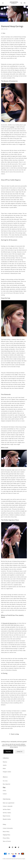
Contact (5, 793)
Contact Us (19, 751)
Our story (5, 780)
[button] (2, 3)
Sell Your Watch (6, 809)
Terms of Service (7, 841)
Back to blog (15, 734)
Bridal (4, 768)
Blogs (4, 787)
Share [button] (4, 33)
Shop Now (8, 751)
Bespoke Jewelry (7, 819)
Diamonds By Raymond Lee (11, 858)
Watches (5, 762)
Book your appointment (8, 802)
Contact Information (8, 828)
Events (4, 790)
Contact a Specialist (7, 806)
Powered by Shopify (21, 858)
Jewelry (4, 765)
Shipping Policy (6, 834)
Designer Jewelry (7, 771)
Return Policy (6, 831)
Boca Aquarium (6, 784)
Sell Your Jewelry (7, 812)
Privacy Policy (6, 838)
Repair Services (6, 816)
